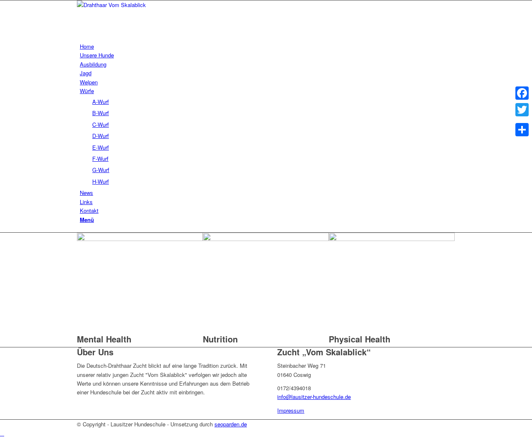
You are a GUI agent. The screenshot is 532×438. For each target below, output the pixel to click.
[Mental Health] (140, 239)
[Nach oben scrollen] (2, 433)
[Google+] (522, 119)
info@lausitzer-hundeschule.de (314, 397)
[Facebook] (522, 93)
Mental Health (104, 339)
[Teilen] (522, 129)
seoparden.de (230, 424)
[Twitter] (522, 109)
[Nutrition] (266, 239)
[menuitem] (267, 46)
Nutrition (220, 339)
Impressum (290, 410)
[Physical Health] (392, 239)
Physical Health (359, 339)
